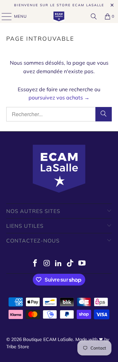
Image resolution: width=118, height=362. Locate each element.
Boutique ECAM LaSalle (48, 339)
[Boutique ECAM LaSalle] (59, 16)
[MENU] (3, 16)
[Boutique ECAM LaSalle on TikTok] (70, 264)
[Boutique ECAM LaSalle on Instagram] (47, 264)
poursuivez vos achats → (59, 97)
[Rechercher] (103, 114)
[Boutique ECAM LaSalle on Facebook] (35, 264)
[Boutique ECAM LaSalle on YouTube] (82, 264)
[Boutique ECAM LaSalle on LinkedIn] (59, 264)
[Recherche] (94, 16)
